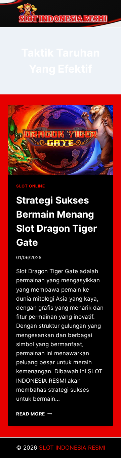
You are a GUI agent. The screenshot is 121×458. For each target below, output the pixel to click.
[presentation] (60, 140)
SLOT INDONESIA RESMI (72, 447)
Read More (34, 413)
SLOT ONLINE (30, 185)
